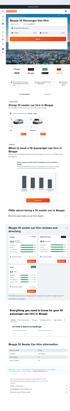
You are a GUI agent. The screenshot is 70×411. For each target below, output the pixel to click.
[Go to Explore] (3, 32)
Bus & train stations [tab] (23, 320)
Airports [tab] (13, 320)
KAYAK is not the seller (16, 386)
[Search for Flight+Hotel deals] (3, 27)
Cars (18, 369)
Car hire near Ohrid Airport (45, 330)
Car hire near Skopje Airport (19, 330)
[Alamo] (33, 267)
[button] (68, 7)
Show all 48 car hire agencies (16, 299)
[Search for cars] (3, 23)
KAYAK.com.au (11, 369)
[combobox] (15, 24)
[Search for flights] (3, 16)
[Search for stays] (3, 20)
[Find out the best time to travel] (3, 39)
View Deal (23, 134)
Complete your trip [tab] (45, 320)
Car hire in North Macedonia (38, 369)
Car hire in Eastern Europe (14, 371)
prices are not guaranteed (42, 381)
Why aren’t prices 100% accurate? (20, 392)
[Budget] (33, 237)
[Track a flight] (3, 35)
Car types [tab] (34, 320)
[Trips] (3, 44)
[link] (38, 200)
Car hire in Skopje (51, 369)
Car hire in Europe (25, 369)
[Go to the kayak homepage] (11, 11)
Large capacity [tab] (57, 320)
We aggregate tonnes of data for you (21, 389)
